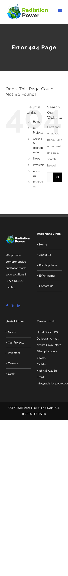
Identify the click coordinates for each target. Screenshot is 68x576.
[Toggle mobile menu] (60, 10)
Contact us (46, 286)
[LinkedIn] (18, 305)
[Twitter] (13, 305)
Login (11, 373)
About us (45, 255)
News (36, 158)
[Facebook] (7, 305)
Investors (38, 164)
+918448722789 (47, 370)
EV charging (47, 275)
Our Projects (16, 342)
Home (36, 121)
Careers (13, 363)
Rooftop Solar (48, 265)
